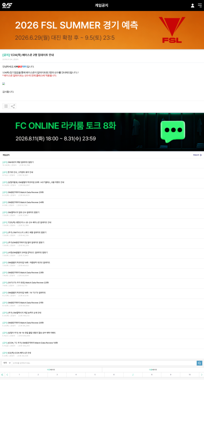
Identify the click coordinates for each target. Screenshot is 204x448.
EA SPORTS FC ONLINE (7, 5)
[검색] (199, 363)
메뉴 (200, 5)
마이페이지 (192, 5)
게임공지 (101, 5)
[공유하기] (13, 106)
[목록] (6, 106)
